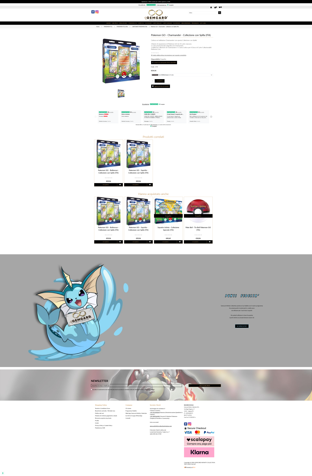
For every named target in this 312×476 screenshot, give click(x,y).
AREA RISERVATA (185, 23)
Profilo (97, 420)
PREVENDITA (195, 23)
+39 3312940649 (155, 412)
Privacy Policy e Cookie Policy (103, 425)
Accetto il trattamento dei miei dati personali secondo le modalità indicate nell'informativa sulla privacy (121, 389)
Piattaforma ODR (100, 428)
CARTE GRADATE (167, 23)
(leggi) (152, 389)
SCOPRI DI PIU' (242, 326)
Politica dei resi (99, 413)
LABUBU (108, 23)
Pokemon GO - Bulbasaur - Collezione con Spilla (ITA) (108, 171)
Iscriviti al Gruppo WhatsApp (134, 415)
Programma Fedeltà (131, 411)
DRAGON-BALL (123, 23)
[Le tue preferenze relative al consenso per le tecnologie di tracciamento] (2, 473)
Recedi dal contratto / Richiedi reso (105, 411)
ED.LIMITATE (176, 23)
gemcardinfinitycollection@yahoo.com (161, 426)
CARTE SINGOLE (157, 23)
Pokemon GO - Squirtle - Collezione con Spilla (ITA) (138, 171)
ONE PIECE (115, 23)
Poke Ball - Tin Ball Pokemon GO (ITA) (198, 228)
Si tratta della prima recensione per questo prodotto (168, 55)
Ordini (97, 423)
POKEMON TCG (133, 23)
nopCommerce (192, 465)
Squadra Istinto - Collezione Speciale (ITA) (168, 228)
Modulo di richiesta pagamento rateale (106, 415)
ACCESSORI (148, 23)
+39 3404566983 (155, 416)
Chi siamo (128, 408)
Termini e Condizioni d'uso (102, 408)
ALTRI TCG (141, 23)
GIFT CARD (203, 23)
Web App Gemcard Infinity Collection (136, 413)
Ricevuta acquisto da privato (103, 418)
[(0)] (220, 7)
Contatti (128, 418)
